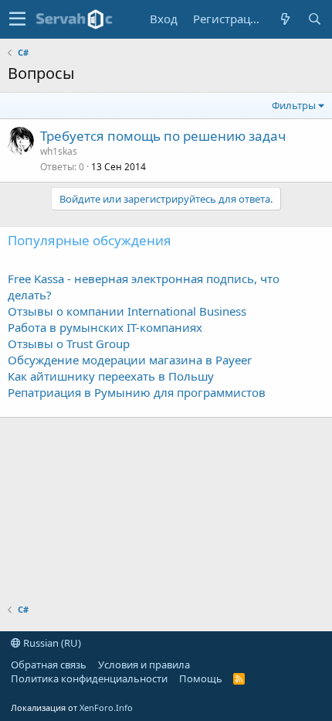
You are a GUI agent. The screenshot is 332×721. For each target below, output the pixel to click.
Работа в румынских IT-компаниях (105, 327)
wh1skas (58, 151)
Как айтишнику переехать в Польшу (111, 376)
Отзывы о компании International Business (127, 311)
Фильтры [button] (294, 105)
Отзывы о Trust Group (69, 343)
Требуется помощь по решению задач (163, 136)
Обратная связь (48, 664)
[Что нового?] (285, 19)
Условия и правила (144, 664)
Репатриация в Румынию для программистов (137, 392)
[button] (17, 19)
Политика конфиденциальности (89, 678)
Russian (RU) (51, 643)
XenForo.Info (106, 707)
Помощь (200, 678)
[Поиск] (314, 19)
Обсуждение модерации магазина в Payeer (130, 359)
